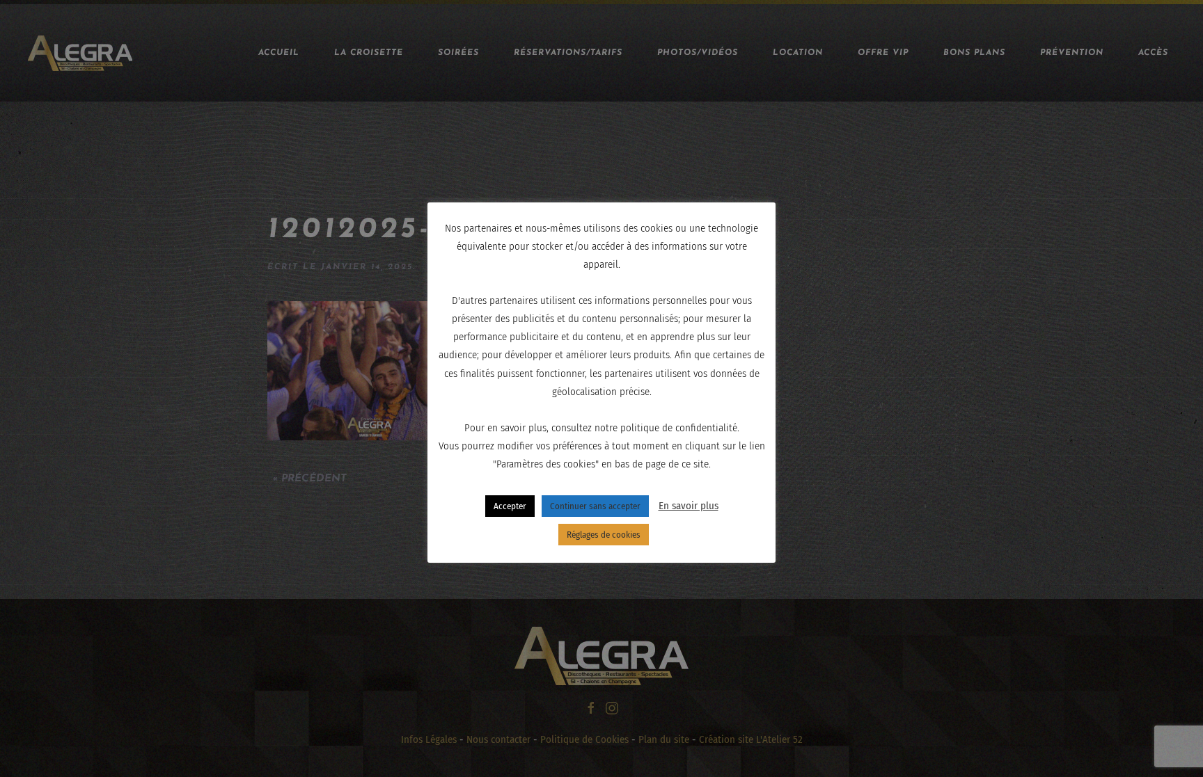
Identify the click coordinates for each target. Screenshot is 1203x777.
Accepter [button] (510, 506)
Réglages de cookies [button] (603, 534)
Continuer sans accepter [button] (595, 506)
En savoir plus (688, 505)
